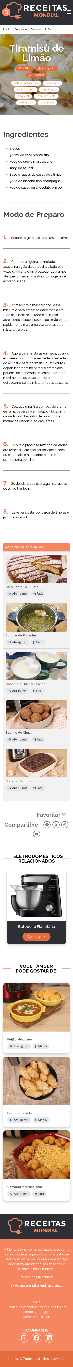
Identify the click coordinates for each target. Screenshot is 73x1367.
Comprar (34, 937)
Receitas (6, 29)
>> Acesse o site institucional (37, 1285)
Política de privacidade (37, 1277)
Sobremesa (21, 29)
